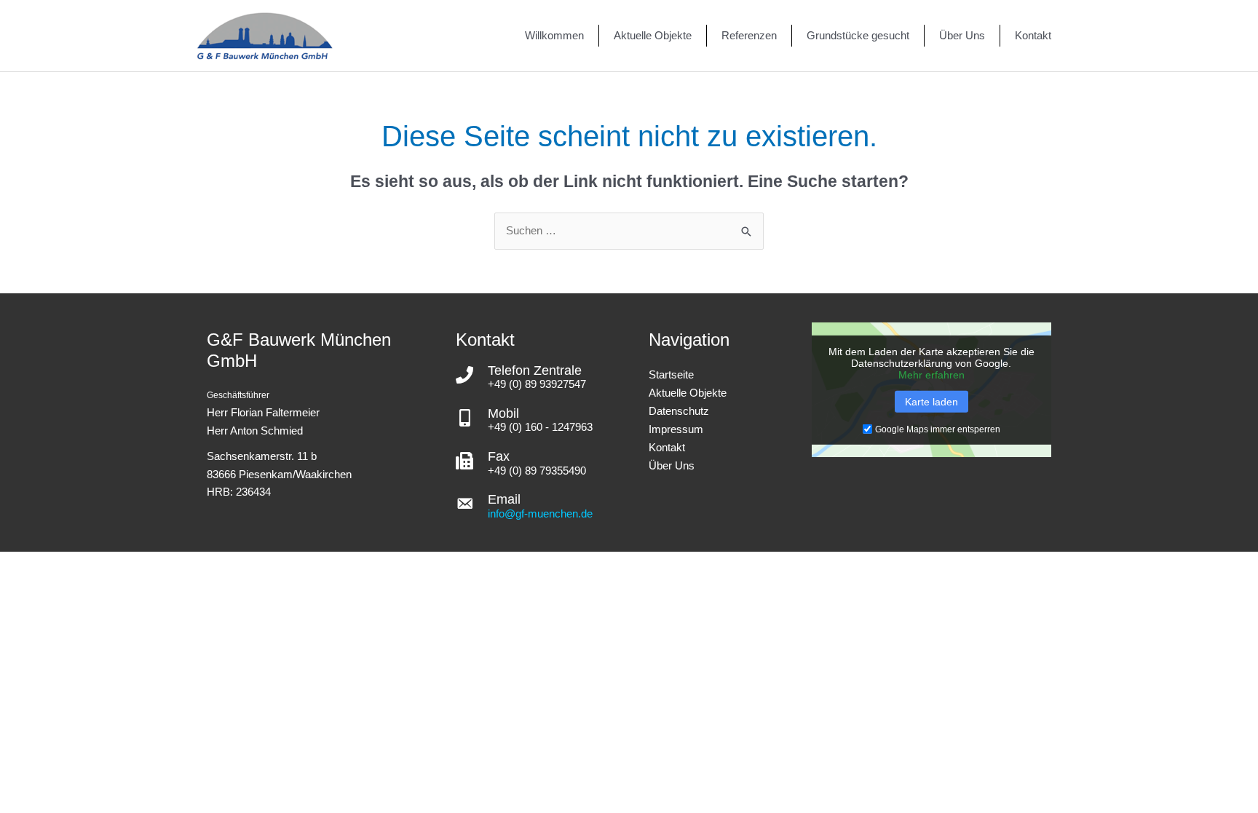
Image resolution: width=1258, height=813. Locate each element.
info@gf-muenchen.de (540, 513)
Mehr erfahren (931, 375)
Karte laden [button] (931, 402)
